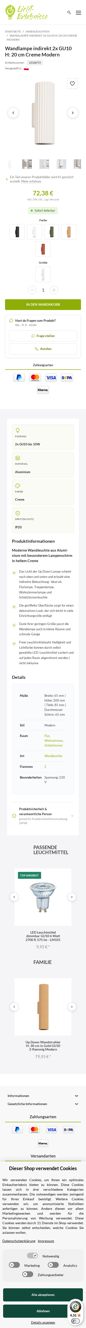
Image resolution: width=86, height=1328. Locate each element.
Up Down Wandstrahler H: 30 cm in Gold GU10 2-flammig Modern (43, 1045)
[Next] (72, 897)
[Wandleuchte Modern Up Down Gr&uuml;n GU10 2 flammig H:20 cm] (51, 231)
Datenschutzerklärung (18, 1241)
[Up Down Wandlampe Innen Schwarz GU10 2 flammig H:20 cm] (17, 231)
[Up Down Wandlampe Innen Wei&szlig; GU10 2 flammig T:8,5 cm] (34, 231)
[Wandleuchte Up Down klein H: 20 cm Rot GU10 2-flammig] (43, 249)
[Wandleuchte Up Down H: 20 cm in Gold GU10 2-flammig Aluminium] (68, 231)
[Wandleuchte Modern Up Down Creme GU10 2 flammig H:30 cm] (43, 274)
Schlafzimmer (53, 745)
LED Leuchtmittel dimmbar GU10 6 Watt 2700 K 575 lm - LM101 (43, 936)
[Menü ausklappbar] (78, 12)
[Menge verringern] (32, 290)
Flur (46, 736)
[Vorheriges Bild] (13, 112)
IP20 (18, 527)
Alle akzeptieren (43, 1295)
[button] (43, 1095)
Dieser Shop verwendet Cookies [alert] (43, 1168)
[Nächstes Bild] (73, 112)
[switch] (32, 1255)
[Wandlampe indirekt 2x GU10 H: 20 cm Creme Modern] (43, 113)
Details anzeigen (43, 1322)
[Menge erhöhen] (54, 290)
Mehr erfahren (31, 181)
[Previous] (14, 897)
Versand (54, 199)
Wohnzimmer (53, 740)
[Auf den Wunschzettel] (72, 83)
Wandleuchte (53, 756)
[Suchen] (69, 12)
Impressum (46, 1241)
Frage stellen (46, 336)
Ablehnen (43, 1311)
